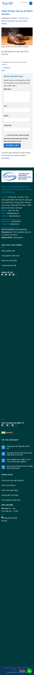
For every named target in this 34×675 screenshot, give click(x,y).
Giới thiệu (17, 668)
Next (4, 70)
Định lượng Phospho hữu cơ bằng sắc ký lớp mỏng (19, 467)
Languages (24, 2)
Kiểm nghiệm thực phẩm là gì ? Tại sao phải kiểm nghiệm (19, 460)
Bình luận (8, 89)
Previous (5, 68)
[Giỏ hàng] (30, 3)
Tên (5, 106)
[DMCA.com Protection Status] (7, 432)
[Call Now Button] (29, 671)
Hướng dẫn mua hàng (9, 495)
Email (6, 116)
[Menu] (19, 3)
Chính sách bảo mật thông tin (12, 480)
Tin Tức (14, 669)
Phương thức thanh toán (10, 500)
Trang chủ (8, 668)
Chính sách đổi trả (8, 485)
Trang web (7, 125)
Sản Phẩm (25, 668)
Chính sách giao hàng (9, 490)
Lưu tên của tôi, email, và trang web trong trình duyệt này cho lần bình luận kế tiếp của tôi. (16, 138)
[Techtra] (7, 3)
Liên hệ (20, 669)
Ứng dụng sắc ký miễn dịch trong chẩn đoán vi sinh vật (19, 454)
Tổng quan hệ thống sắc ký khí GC (18, 447)
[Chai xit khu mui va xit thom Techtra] (17, 36)
